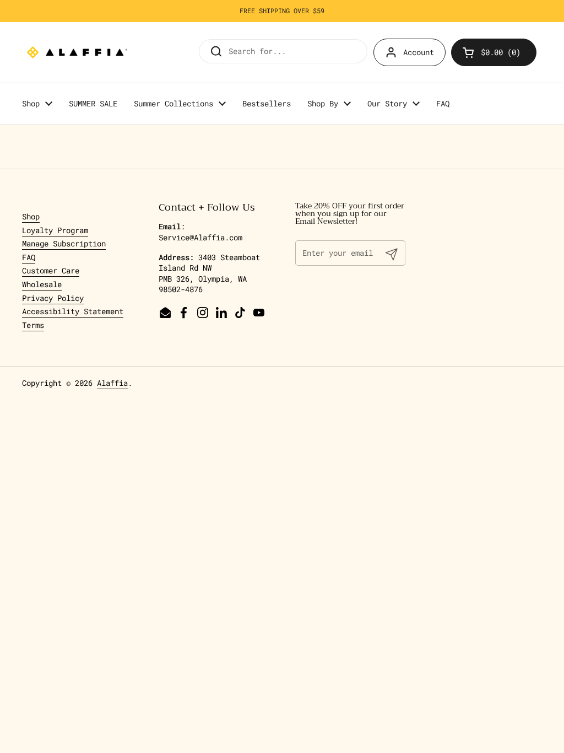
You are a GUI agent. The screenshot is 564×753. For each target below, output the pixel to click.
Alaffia (112, 383)
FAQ (28, 257)
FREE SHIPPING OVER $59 (282, 10)
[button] (493, 52)
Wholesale (42, 284)
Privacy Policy (53, 298)
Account (418, 52)
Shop (31, 216)
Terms (33, 325)
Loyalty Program (55, 230)
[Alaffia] (77, 52)
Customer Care (50, 270)
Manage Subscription (64, 243)
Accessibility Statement (72, 311)
